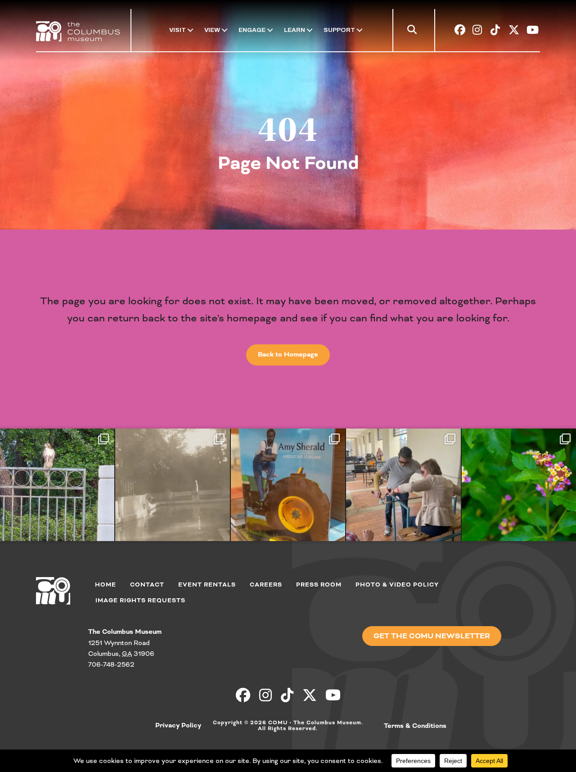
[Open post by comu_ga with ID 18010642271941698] (519, 485)
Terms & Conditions (415, 726)
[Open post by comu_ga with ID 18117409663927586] (288, 485)
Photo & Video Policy (397, 585)
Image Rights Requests (140, 600)
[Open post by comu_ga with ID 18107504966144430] (57, 485)
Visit (177, 30)
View (212, 30)
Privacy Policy (178, 725)
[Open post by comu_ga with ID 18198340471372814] (403, 485)
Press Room (319, 585)
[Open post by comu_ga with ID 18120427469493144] (172, 485)
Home (105, 585)
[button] (413, 31)
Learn (294, 30)
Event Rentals (207, 585)
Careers (266, 585)
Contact (147, 585)
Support (339, 30)
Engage (252, 30)
